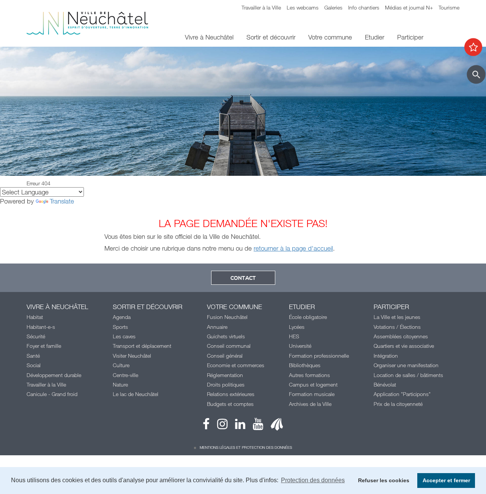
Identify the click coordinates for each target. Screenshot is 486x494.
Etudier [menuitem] (374, 37)
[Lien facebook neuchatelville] (206, 426)
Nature (120, 384)
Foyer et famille (44, 345)
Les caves (124, 336)
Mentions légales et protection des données (246, 447)
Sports (120, 327)
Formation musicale (312, 394)
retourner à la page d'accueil (293, 248)
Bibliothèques (304, 365)
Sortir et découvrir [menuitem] (270, 37)
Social (34, 365)
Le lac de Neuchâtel (135, 394)
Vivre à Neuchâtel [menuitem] (209, 37)
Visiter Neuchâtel (132, 355)
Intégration (386, 355)
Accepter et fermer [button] (446, 480)
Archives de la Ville (310, 404)
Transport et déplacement (142, 345)
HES (294, 336)
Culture (121, 365)
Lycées (297, 327)
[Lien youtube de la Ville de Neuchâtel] (254, 426)
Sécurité (36, 336)
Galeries (333, 7)
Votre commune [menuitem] (330, 37)
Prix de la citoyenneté (398, 404)
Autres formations (309, 375)
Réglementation (225, 375)
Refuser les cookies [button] (383, 480)
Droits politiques (226, 384)
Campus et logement (313, 384)
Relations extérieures (230, 394)
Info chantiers (363, 7)
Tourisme (449, 7)
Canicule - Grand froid (52, 394)
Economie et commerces (235, 365)
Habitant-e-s (41, 327)
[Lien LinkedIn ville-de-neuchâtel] (236, 426)
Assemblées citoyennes (401, 336)
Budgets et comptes (230, 404)
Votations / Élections (397, 327)
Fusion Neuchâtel (227, 317)
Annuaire (217, 327)
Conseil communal (229, 345)
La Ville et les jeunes (397, 317)
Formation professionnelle (319, 355)
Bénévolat (385, 384)
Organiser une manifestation (406, 365)
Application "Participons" (402, 394)
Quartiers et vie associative (404, 345)
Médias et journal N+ (409, 7)
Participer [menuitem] (410, 37)
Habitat (35, 317)
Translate (62, 201)
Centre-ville (125, 375)
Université (300, 345)
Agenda (122, 317)
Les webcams (303, 7)
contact (243, 278)
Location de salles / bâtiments (408, 375)
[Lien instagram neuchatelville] (218, 426)
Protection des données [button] (313, 480)
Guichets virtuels (226, 336)
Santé (33, 355)
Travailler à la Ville (261, 7)
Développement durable (54, 375)
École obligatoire (308, 317)
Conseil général (225, 355)
